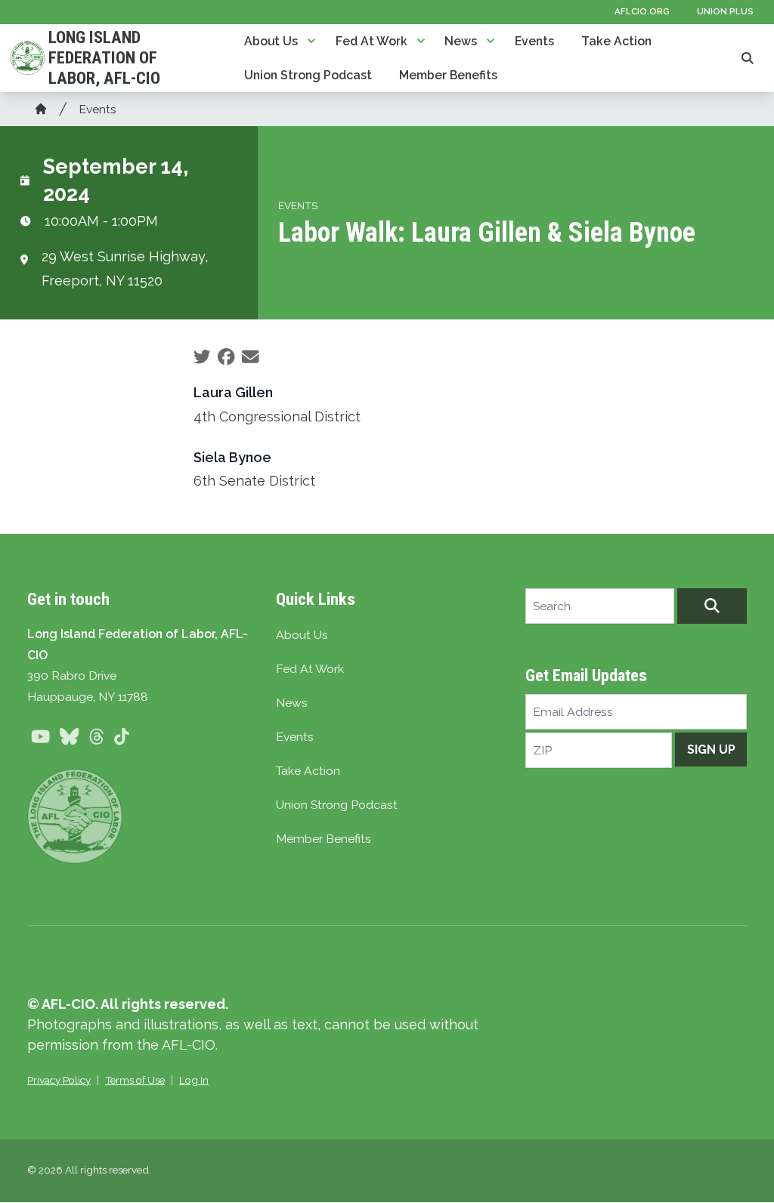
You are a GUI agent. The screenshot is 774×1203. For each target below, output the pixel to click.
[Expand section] (311, 41)
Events (534, 41)
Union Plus (725, 11)
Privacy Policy (59, 1080)
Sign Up (711, 749)
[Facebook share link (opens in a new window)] (226, 357)
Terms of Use (135, 1080)
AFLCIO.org (642, 11)
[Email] (250, 357)
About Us (271, 41)
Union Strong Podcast (308, 75)
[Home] (41, 109)
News (460, 41)
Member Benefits (448, 75)
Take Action (616, 41)
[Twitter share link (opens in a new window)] (202, 357)
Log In (194, 1080)
